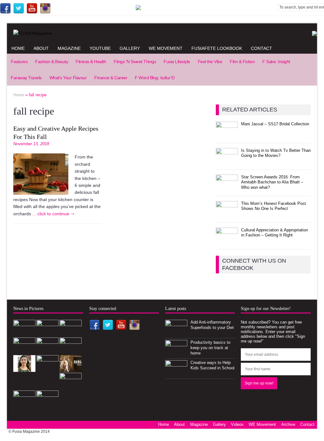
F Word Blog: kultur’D (155, 77)
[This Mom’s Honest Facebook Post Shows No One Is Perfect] (227, 214)
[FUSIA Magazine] (162, 33)
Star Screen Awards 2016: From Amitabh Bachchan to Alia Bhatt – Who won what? (272, 182)
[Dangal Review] (70, 368)
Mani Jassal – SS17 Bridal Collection (275, 124)
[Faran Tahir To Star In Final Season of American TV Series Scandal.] (24, 350)
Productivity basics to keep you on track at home (210, 347)
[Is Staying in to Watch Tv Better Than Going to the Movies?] (227, 161)
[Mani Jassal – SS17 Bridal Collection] (227, 134)
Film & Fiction (242, 61)
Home (18, 48)
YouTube (100, 48)
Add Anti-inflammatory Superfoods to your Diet (212, 325)
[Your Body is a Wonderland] (24, 368)
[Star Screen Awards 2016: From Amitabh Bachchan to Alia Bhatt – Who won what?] (227, 187)
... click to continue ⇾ (53, 213)
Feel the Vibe (210, 61)
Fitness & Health (91, 61)
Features (19, 61)
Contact (261, 48)
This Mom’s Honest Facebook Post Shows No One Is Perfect (273, 206)
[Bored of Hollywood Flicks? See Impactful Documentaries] (47, 403)
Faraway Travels (26, 77)
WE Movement (166, 48)
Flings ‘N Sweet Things (135, 61)
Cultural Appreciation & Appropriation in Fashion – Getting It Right (274, 233)
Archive (288, 424)
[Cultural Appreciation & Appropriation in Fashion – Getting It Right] (227, 240)
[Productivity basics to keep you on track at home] (176, 353)
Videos (237, 424)
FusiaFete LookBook (216, 48)
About (41, 48)
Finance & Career (110, 77)
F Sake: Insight (276, 61)
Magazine (69, 48)
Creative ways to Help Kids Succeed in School (212, 365)
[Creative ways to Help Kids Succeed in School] (176, 373)
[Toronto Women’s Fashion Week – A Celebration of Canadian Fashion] (70, 386)
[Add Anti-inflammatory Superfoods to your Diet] (176, 333)
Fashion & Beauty (51, 61)
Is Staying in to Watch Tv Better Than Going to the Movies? (276, 153)
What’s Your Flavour (68, 77)
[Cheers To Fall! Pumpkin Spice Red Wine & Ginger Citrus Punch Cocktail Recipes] (24, 403)
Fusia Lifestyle (177, 61)
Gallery (130, 48)
